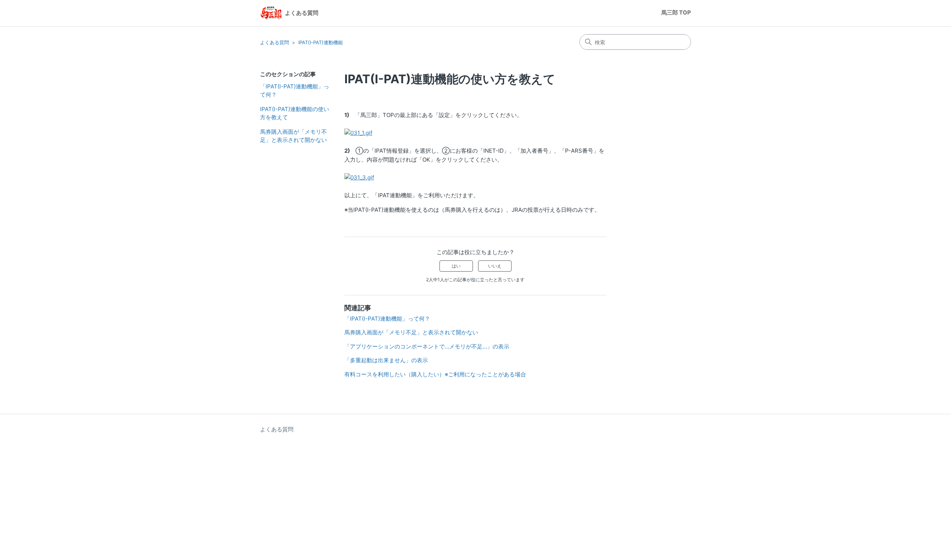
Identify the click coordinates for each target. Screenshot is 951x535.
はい (456, 266)
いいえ (495, 266)
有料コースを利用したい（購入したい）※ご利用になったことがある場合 (435, 374)
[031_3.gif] (359, 177)
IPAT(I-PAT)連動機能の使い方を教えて (294, 113)
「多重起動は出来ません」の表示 (386, 360)
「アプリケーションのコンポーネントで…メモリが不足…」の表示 (426, 346)
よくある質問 (274, 42)
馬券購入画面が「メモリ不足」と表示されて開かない (293, 136)
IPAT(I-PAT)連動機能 (320, 42)
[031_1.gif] (358, 132)
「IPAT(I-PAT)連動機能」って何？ (294, 90)
